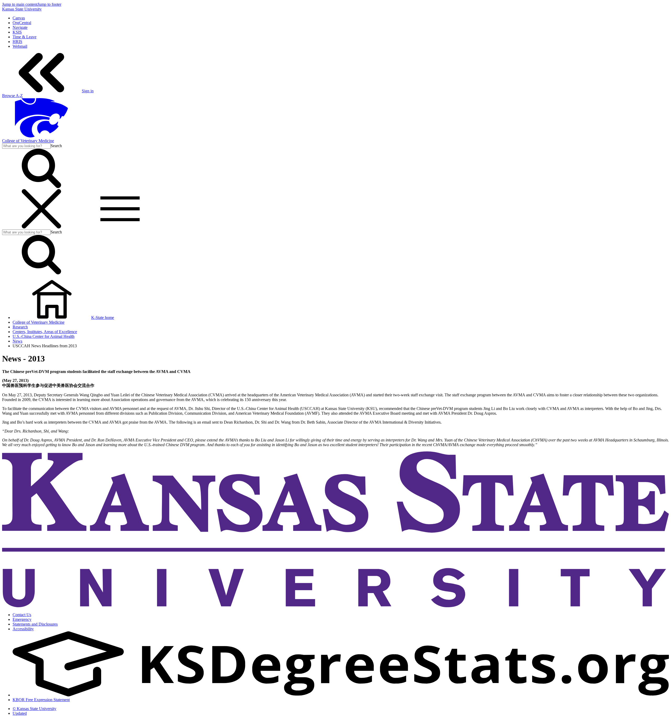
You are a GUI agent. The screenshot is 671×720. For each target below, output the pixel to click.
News (17, 341)
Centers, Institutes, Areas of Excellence (45, 331)
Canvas (19, 18)
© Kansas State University (34, 708)
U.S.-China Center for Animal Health (43, 336)
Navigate (20, 27)
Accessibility (23, 629)
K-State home (102, 317)
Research (20, 327)
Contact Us (22, 614)
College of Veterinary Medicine (28, 140)
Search (56, 145)
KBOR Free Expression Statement (41, 699)
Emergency (22, 619)
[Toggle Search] (41, 186)
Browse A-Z (12, 95)
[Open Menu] (80, 227)
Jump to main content (19, 4)
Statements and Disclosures (35, 624)
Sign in (88, 91)
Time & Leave (24, 37)
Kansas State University (22, 9)
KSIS (17, 32)
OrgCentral (22, 22)
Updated (20, 713)
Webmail (20, 46)
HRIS (17, 41)
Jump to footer (49, 4)
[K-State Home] (41, 136)
